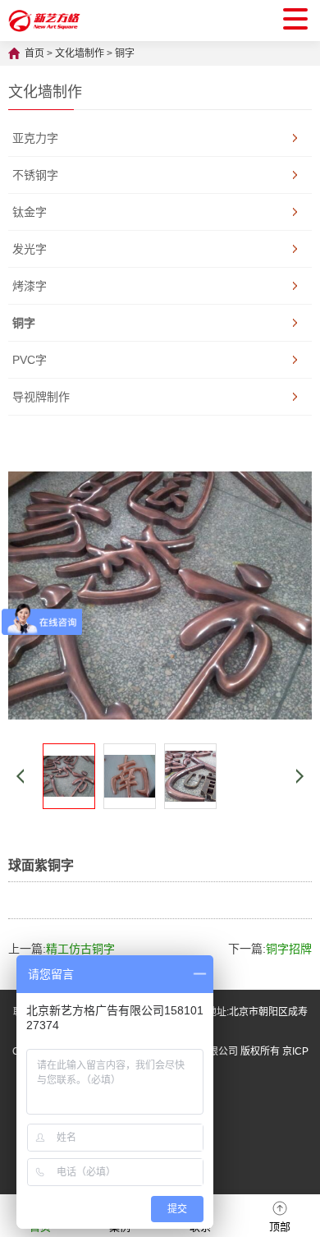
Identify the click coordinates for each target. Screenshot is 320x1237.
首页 (34, 53)
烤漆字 (29, 285)
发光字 (29, 248)
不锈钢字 (35, 175)
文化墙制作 (79, 53)
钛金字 (29, 211)
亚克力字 (35, 138)
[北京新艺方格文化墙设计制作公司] (44, 20)
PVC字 (29, 359)
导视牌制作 (41, 396)
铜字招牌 (289, 948)
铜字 (125, 53)
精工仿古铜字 (80, 948)
